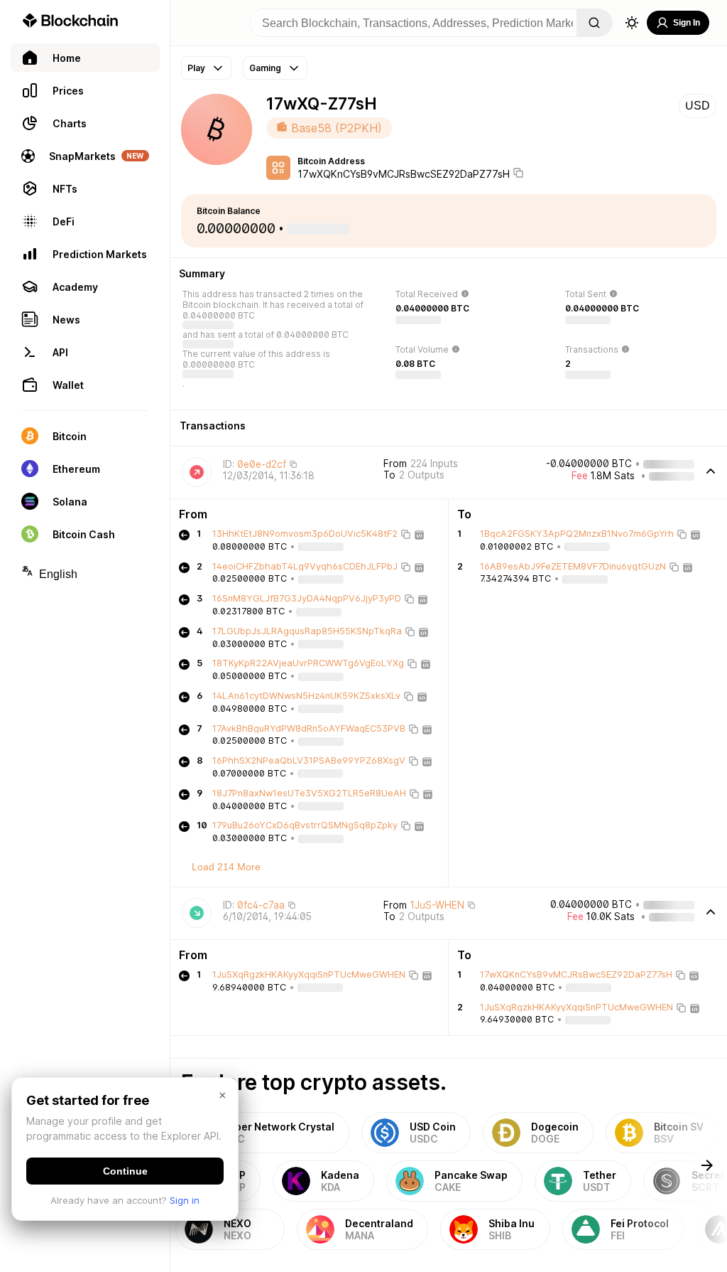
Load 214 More (226, 866)
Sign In (686, 23)
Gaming (265, 68)
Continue (125, 1171)
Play (196, 68)
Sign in (184, 1200)
